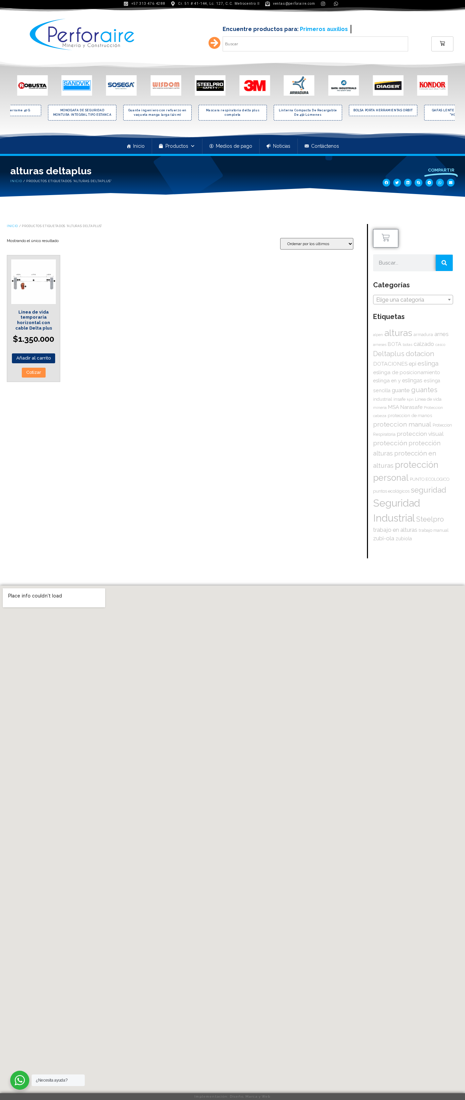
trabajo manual (434, 530)
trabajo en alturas (395, 529)
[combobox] (413, 299)
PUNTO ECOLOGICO (429, 479)
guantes (424, 390)
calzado (424, 343)
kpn (410, 399)
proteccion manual (402, 424)
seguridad (428, 489)
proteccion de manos (410, 415)
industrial (382, 399)
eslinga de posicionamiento (406, 372)
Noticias (281, 146)
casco (440, 344)
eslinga (428, 363)
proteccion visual (420, 433)
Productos (176, 146)
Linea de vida (428, 399)
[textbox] (413, 300)
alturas (398, 333)
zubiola (404, 538)
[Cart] (442, 43)
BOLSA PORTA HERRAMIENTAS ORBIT (314, 110)
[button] (386, 183)
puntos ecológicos (391, 491)
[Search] (444, 263)
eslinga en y (387, 380)
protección (390, 443)
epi (412, 363)
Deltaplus (388, 354)
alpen (378, 335)
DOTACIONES (390, 364)
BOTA (394, 344)
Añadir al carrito (33, 358)
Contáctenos (325, 146)
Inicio (139, 146)
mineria (380, 407)
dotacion (420, 353)
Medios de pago (234, 146)
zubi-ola (383, 538)
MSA (393, 407)
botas (407, 344)
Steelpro (430, 519)
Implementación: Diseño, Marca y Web (232, 1096)
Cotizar (33, 372)
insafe (399, 399)
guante (401, 390)
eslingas (412, 380)
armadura (423, 334)
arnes (441, 334)
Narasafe (411, 407)
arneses (379, 344)
